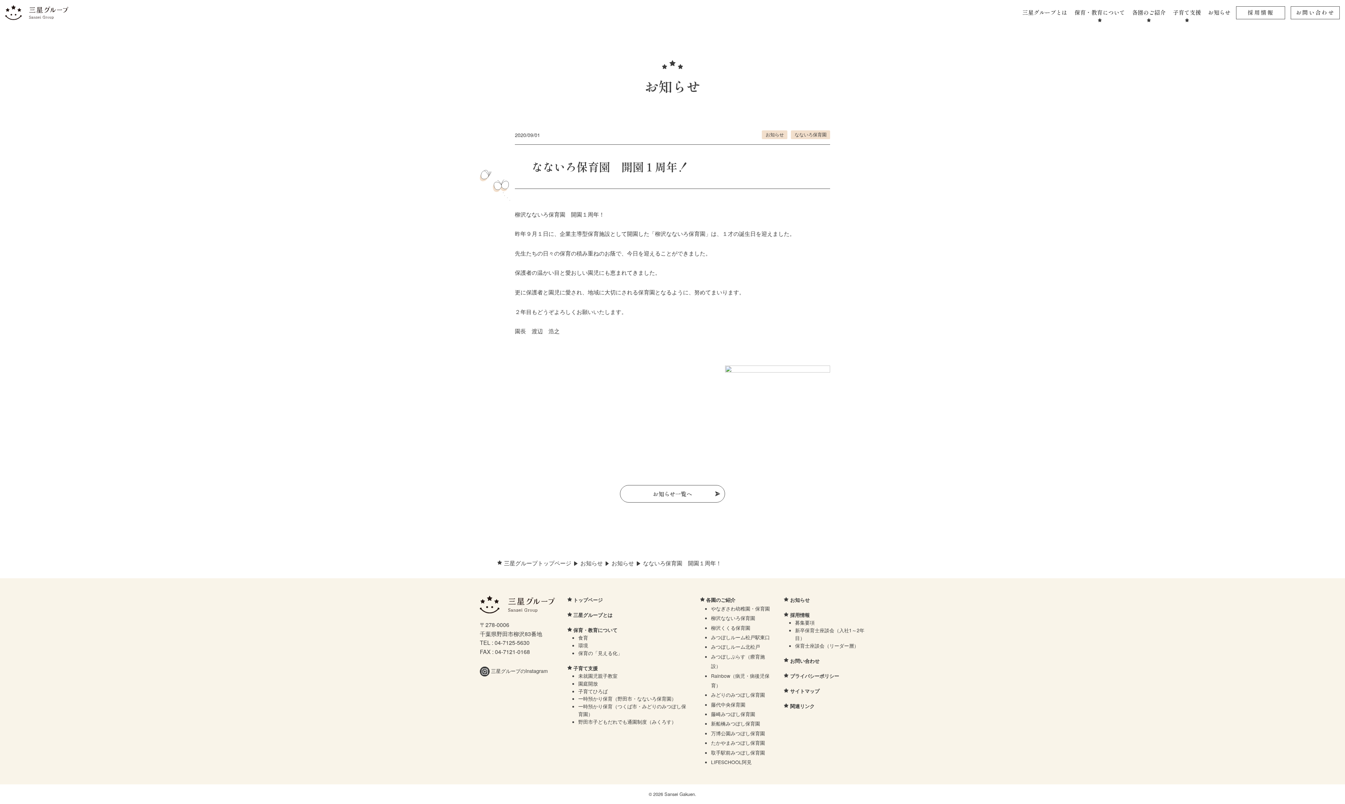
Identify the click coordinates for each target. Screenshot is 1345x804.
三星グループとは (1044, 12)
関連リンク (802, 705)
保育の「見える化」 (600, 652)
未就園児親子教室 (598, 675)
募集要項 (805, 622)
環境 (583, 645)
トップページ (588, 599)
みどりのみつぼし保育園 (738, 694)
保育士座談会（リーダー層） (827, 645)
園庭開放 (588, 683)
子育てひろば (593, 691)
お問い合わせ (1315, 12)
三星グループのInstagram (519, 670)
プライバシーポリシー (814, 675)
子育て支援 (1187, 12)
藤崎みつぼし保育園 (733, 713)
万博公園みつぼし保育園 (738, 733)
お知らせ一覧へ (672, 494)
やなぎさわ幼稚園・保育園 (740, 608)
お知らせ (1219, 12)
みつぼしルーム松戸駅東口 (740, 637)
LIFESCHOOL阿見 (731, 761)
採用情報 (1261, 12)
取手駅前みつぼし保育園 (738, 752)
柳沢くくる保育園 (730, 627)
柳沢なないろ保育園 (733, 617)
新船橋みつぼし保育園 (735, 723)
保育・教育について (1100, 12)
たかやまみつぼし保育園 (738, 742)
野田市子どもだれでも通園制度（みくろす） (627, 721)
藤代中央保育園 (728, 704)
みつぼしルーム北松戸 (735, 646)
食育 (583, 637)
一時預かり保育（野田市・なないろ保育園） (627, 698)
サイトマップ (805, 690)
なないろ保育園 (811, 134)
